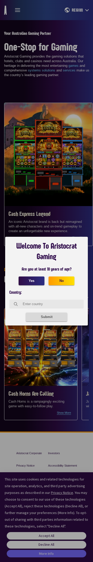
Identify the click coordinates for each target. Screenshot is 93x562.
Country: (15, 292)
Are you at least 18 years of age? (47, 269)
